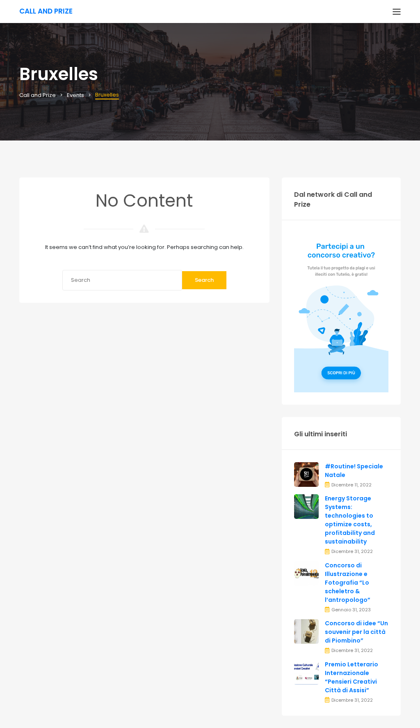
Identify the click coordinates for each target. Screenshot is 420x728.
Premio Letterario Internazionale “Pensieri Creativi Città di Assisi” (351, 677)
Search (204, 280)
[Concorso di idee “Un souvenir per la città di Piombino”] (306, 631)
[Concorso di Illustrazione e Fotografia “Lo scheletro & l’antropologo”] (306, 573)
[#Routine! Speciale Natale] (306, 474)
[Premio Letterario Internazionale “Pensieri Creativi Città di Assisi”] (306, 672)
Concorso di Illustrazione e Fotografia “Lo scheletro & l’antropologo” (347, 582)
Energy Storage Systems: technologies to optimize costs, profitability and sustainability (350, 520)
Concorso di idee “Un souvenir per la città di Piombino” (356, 632)
